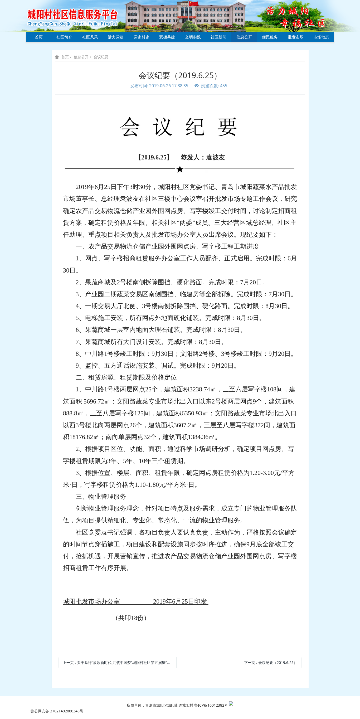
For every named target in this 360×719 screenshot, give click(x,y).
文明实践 (193, 37)
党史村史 (141, 37)
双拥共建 (167, 37)
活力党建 (116, 37)
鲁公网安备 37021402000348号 (57, 710)
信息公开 (244, 37)
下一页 (270, 662)
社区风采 (90, 37)
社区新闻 (218, 37)
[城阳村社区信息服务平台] (78, 15)
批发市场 (296, 37)
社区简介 (64, 37)
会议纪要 (101, 56)
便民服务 (270, 37)
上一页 (120, 662)
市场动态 (321, 37)
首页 (39, 37)
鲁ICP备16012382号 (211, 705)
